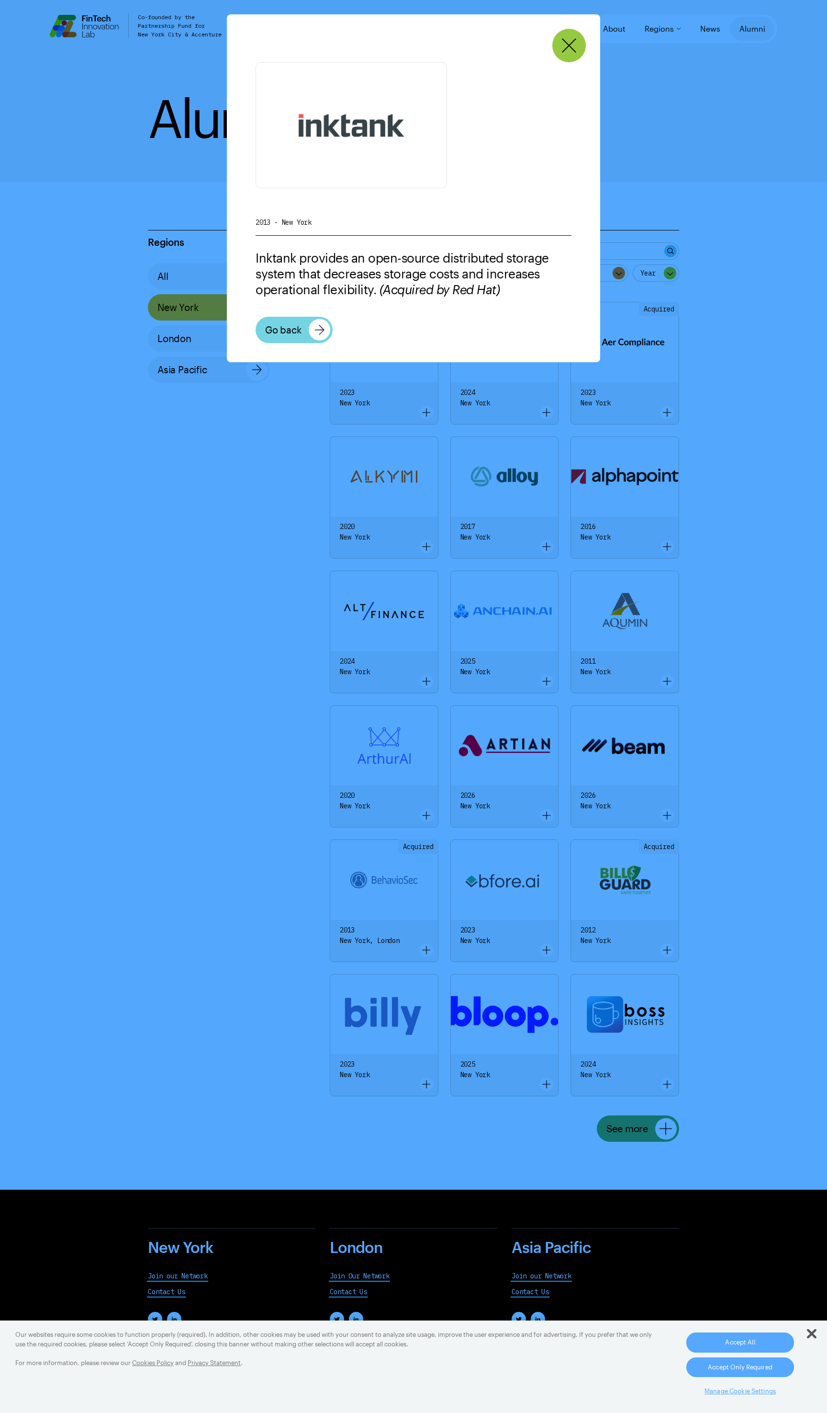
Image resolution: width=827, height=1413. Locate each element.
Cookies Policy (153, 1363)
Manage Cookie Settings (740, 1391)
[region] (413, 1367)
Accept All (740, 1342)
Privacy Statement (214, 1363)
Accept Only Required (740, 1367)
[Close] (569, 45)
